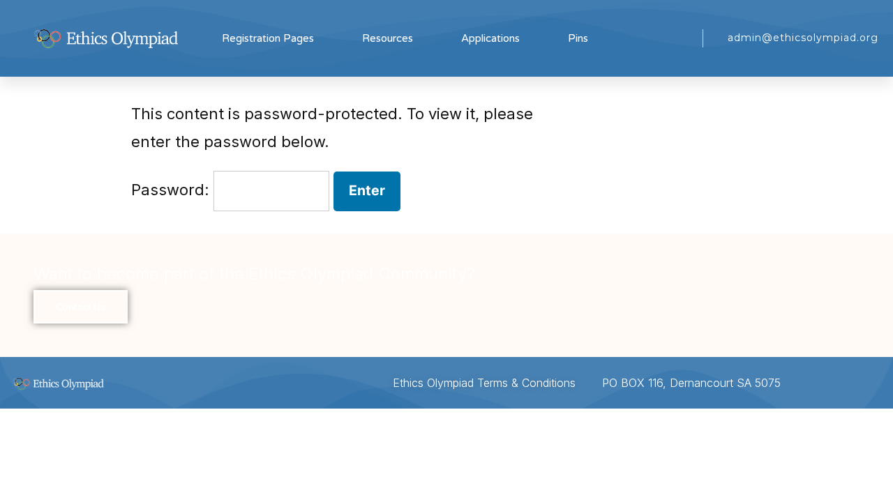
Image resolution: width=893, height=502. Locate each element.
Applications (490, 38)
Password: (172, 190)
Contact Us (81, 306)
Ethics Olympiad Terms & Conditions (484, 383)
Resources (387, 38)
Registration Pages (268, 38)
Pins (578, 38)
